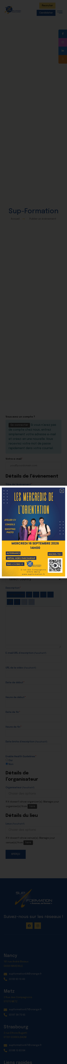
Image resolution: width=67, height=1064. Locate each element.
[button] (61, 490)
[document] (33, 532)
